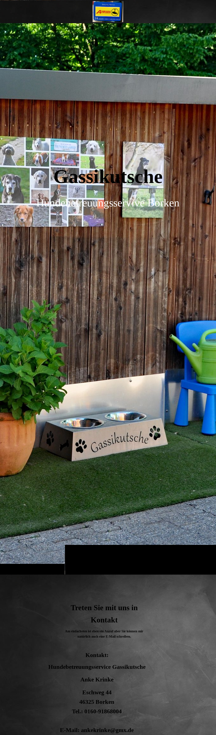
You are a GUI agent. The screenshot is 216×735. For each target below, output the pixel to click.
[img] (108, 298)
